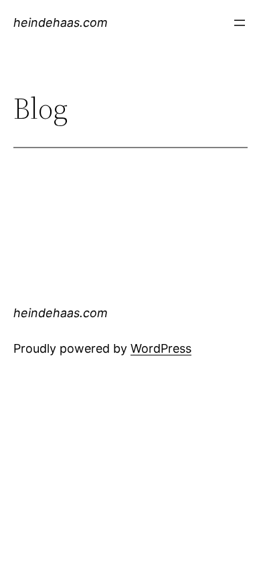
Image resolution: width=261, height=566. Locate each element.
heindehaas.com (60, 22)
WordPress (160, 348)
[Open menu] (240, 23)
